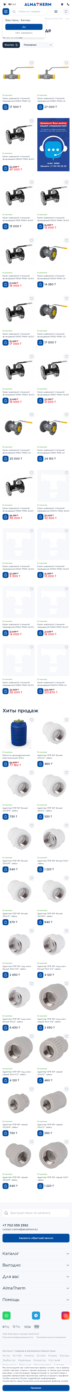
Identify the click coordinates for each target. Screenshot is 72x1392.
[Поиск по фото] (56, 11)
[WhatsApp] (7, 1316)
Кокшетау (39, 1360)
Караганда (24, 1360)
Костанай (54, 1360)
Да (24, 27)
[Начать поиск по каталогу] (14, 12)
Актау (6, 1355)
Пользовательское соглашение (51, 1337)
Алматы (29, 1355)
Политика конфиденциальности (18, 1337)
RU (10, 4)
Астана (41, 1355)
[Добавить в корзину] (6, 107)
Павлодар (25, 1365)
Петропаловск (42, 1365)
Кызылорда (9, 1365)
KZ (14, 4)
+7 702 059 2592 (15, 1225)
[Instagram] (65, 1316)
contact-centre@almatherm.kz (20, 1229)
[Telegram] (36, 1316)
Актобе (17, 1355)
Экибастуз (9, 1360)
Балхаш (64, 1355)
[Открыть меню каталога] (6, 11)
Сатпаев (59, 1365)
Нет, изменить (24, 33)
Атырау (52, 1355)
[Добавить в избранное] (32, 63)
